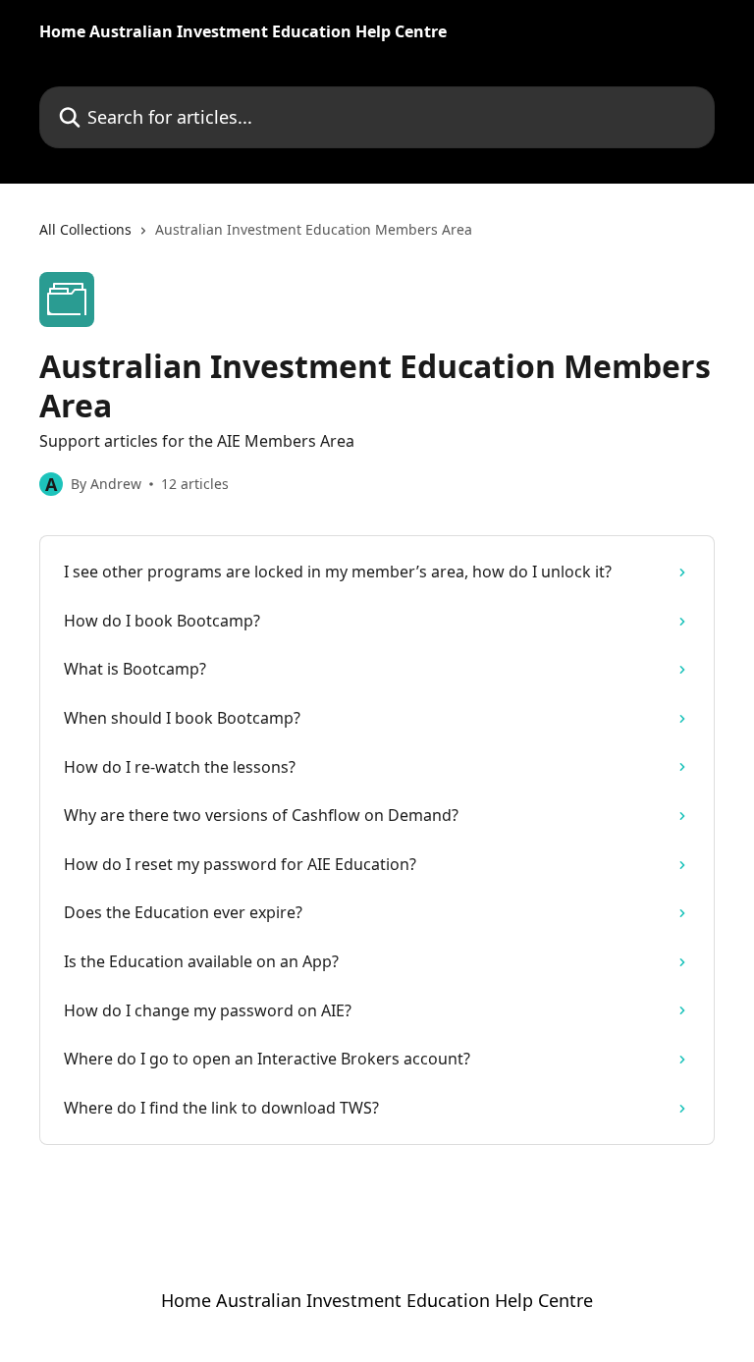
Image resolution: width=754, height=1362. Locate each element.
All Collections (85, 229)
